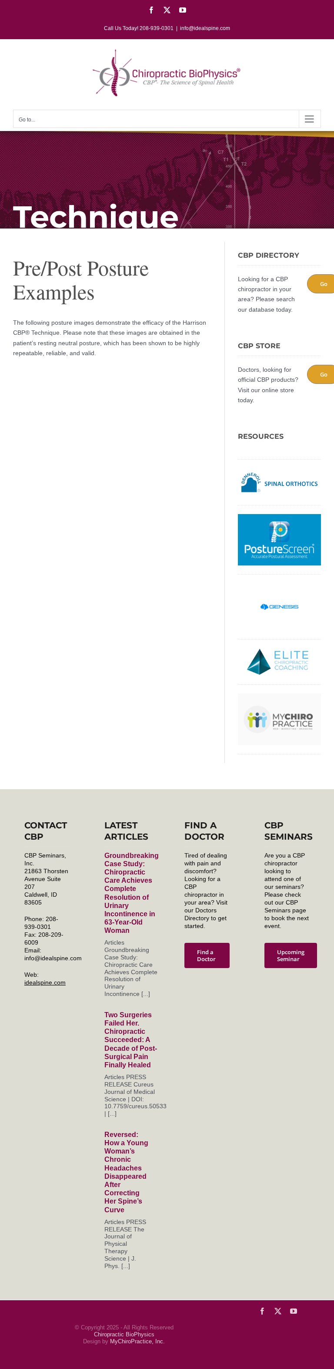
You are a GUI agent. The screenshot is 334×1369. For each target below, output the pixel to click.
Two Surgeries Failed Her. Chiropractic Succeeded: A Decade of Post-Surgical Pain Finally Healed (130, 1040)
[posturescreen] (279, 517)
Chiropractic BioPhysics (124, 1334)
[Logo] (279, 586)
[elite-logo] (279, 651)
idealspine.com (45, 982)
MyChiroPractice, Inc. (137, 1341)
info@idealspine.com (205, 28)
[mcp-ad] (279, 696)
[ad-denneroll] (279, 471)
